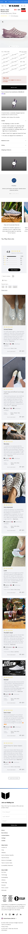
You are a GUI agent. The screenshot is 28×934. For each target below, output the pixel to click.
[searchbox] (7, 276)
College (3, 838)
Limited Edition (5, 835)
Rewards (3, 885)
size (3, 287)
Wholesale (3, 890)
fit (6, 287)
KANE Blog (4, 882)
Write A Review (14, 270)
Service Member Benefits (7, 855)
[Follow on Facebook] (2, 914)
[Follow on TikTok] (17, 914)
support (15, 287)
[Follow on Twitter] (6, 914)
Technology (4, 874)
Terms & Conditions (6, 924)
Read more (12, 341)
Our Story (3, 872)
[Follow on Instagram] (10, 914)
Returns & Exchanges (6, 860)
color (10, 287)
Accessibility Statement (7, 865)
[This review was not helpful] (22, 351)
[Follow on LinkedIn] (21, 914)
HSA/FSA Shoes (5, 857)
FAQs (2, 850)
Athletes (3, 880)
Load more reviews (14, 778)
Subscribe (14, 825)
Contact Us (4, 847)
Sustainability (4, 877)
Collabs (3, 840)
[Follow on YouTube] (13, 914)
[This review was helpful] (20, 351)
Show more (4, 290)
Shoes (3, 830)
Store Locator (4, 887)
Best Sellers (4, 832)
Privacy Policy (4, 926)
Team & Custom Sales (6, 862)
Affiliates (3, 852)
